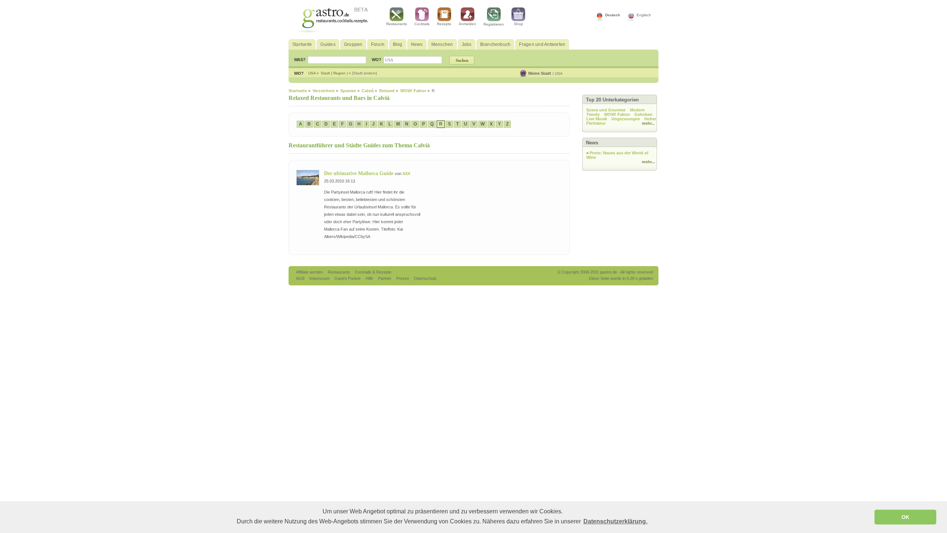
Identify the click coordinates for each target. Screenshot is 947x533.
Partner (385, 278)
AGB (301, 278)
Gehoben (643, 114)
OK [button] (905, 517)
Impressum (320, 278)
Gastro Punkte (348, 278)
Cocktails (421, 24)
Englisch (644, 15)
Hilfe (369, 278)
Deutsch (612, 15)
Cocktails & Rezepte (373, 272)
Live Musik (596, 119)
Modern (637, 110)
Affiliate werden (310, 272)
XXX (406, 173)
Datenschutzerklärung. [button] (615, 521)
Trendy (593, 114)
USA (559, 73)
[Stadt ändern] (364, 73)
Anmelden (467, 24)
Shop (518, 24)
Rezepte (444, 24)
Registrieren (493, 24)
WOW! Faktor (617, 114)
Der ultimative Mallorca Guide (359, 173)
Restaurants (396, 24)
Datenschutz (425, 278)
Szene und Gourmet (606, 110)
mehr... (648, 123)
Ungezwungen (625, 119)
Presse (402, 278)
